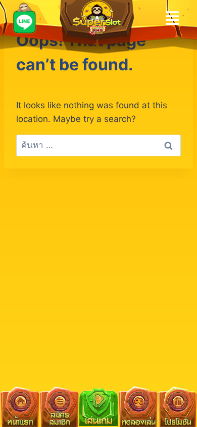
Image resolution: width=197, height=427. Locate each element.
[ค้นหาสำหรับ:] (98, 145)
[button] (172, 18)
